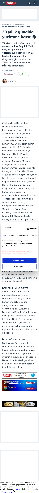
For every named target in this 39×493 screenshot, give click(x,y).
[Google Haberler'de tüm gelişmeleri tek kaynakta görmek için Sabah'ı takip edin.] (19, 386)
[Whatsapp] (22, 74)
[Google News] (8, 74)
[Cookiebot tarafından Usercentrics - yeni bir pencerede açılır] (28, 229)
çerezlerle (17, 489)
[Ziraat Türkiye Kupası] (29, 3)
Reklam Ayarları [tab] (23, 235)
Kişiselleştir (18, 267)
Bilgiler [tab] (11, 235)
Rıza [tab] (4, 235)
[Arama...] (35, 3)
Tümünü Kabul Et (19, 260)
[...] (27, 74)
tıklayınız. (9, 492)
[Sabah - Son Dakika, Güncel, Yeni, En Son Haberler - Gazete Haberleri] (11, 3)
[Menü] (4, 3)
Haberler (5, 24)
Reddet (8, 227)
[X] (17, 74)
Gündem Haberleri (17, 24)
